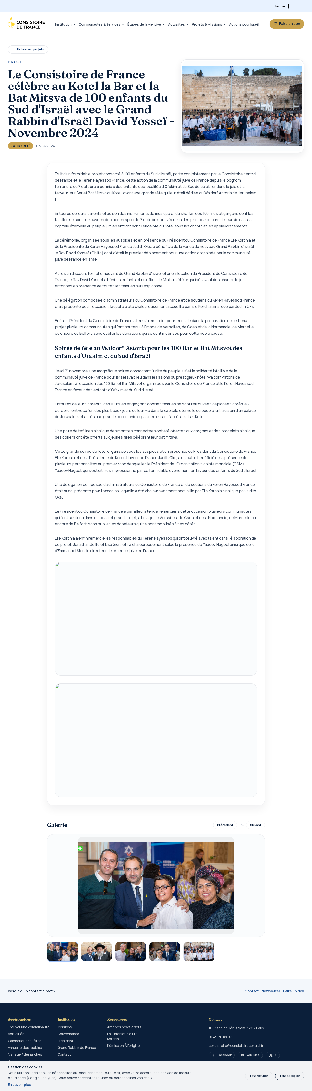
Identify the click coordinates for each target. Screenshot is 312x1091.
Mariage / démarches (25, 1054)
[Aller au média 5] (198, 951)
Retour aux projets (28, 49)
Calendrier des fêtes (24, 1040)
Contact (252, 991)
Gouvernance (68, 1034)
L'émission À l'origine (123, 1045)
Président (65, 1040)
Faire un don (293, 991)
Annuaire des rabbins (25, 1047)
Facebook (225, 1055)
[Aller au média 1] (62, 951)
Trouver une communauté (28, 1027)
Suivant (255, 825)
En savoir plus (19, 1084)
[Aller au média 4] (164, 951)
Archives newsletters (124, 1027)
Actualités (16, 1034)
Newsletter (271, 991)
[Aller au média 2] (96, 951)
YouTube (253, 1055)
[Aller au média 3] (130, 951)
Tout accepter (289, 1076)
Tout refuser (258, 1076)
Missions (65, 1027)
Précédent (225, 825)
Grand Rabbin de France (77, 1047)
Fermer (280, 6)
